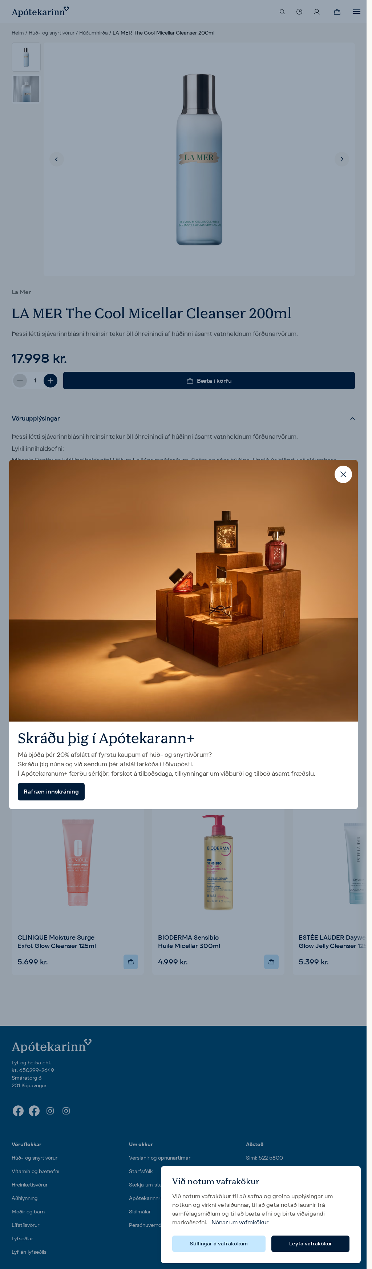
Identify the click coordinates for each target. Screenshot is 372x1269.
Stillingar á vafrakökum (219, 1243)
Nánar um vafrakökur (239, 1222)
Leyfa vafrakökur (310, 1243)
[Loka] (343, 474)
